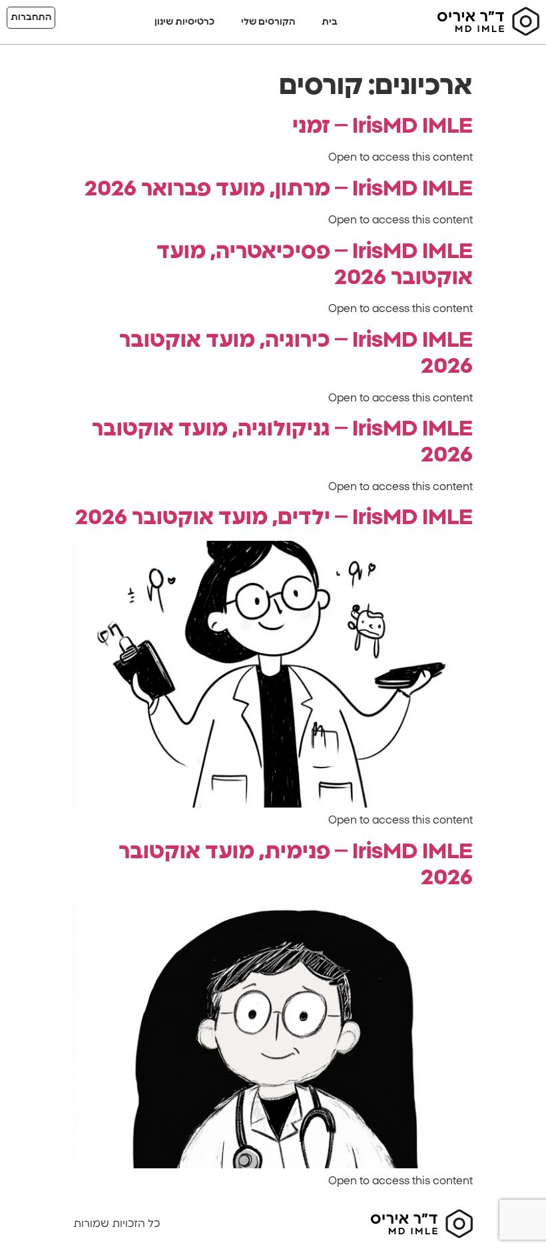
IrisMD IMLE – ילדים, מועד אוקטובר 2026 (274, 517)
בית (330, 22)
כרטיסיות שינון (184, 22)
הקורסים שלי (268, 22)
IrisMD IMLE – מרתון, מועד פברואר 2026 (279, 188)
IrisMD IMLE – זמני (382, 126)
